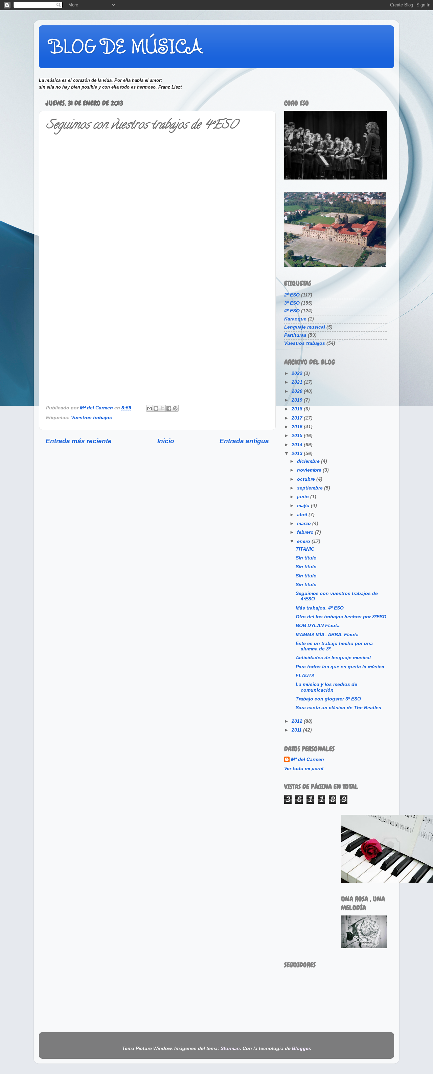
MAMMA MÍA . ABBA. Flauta (327, 634)
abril (303, 514)
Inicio (165, 441)
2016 (298, 426)
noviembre (310, 470)
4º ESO (292, 310)
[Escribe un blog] (156, 408)
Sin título (306, 557)
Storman (230, 1048)
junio (303, 496)
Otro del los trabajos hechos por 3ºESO (341, 616)
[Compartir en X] (162, 408)
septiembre (310, 488)
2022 (298, 373)
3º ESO (292, 303)
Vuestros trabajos (91, 417)
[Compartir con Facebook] (168, 408)
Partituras (295, 335)
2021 (298, 382)
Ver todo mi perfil (303, 768)
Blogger (301, 1048)
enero (304, 541)
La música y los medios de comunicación (326, 687)
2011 (297, 730)
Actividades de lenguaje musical (333, 657)
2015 (298, 435)
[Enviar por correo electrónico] (149, 408)
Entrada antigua (244, 441)
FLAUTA (305, 675)
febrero (306, 532)
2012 (298, 721)
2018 (298, 408)
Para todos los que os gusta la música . (341, 666)
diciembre (309, 461)
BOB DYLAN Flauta (318, 625)
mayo (304, 505)
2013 (298, 453)
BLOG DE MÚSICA (125, 46)
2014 (298, 444)
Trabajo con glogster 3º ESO (328, 698)
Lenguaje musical (304, 327)
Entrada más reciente (79, 441)
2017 (298, 418)
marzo (304, 523)
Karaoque (295, 318)
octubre (306, 479)
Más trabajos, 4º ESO (320, 608)
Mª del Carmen (307, 759)
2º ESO (292, 294)
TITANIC (305, 549)
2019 (298, 400)
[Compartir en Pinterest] (175, 408)
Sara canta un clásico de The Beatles (338, 707)
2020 (298, 391)
